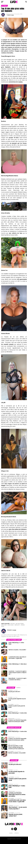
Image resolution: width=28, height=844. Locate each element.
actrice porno (20, 623)
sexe (3, 626)
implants (17, 624)
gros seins (11, 624)
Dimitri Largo (10, 15)
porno (23, 624)
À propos (16, 833)
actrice (13, 623)
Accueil (11, 833)
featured (4, 624)
